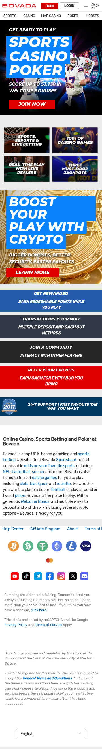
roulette (64, 483)
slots (24, 483)
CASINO (29, 16)
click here (38, 610)
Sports (9, 16)
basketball (21, 471)
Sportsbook (66, 460)
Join (50, 6)
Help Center (13, 529)
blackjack (38, 483)
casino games (44, 477)
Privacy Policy (15, 625)
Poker (72, 16)
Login (69, 6)
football (58, 489)
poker (20, 495)
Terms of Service (48, 625)
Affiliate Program (45, 529)
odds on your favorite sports (49, 465)
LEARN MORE (33, 272)
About (72, 529)
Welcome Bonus (35, 501)
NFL (6, 471)
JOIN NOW (32, 104)
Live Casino (51, 16)
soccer (38, 471)
